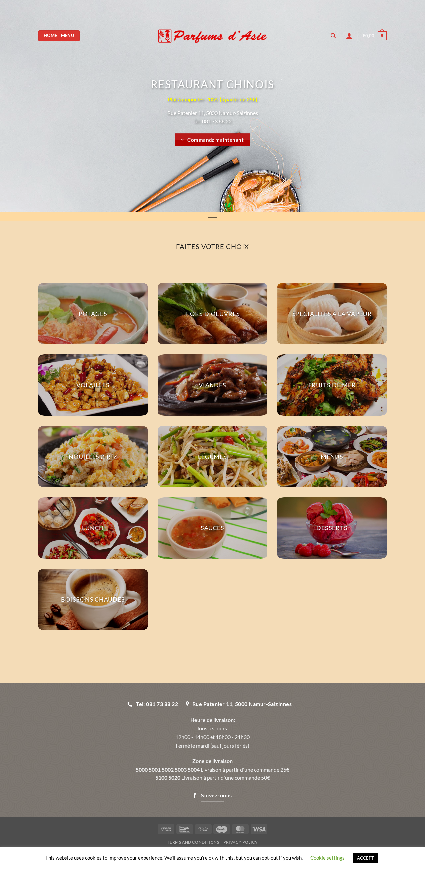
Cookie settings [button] (327, 858)
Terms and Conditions (193, 842)
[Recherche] (333, 36)
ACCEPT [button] (365, 858)
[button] (375, 36)
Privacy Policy (240, 842)
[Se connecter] (349, 36)
